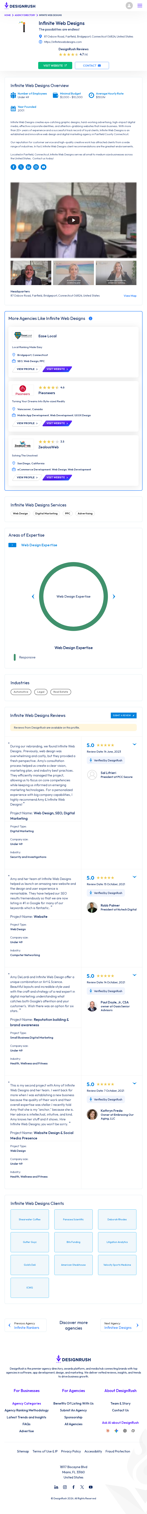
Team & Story (120, 1403)
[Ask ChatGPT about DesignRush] (125, 1431)
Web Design (20, 513)
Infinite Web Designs (62, 23)
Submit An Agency (73, 1410)
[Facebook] (73, 1487)
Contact (89, 65)
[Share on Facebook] (13, 167)
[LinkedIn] (56, 1487)
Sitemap (23, 1451)
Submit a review (122, 715)
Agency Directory (25, 15)
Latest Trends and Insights (26, 1417)
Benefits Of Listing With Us (73, 1403)
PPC (67, 513)
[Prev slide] (33, 596)
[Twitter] (82, 1487)
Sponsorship (73, 1417)
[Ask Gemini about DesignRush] (116, 1430)
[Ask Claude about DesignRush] (108, 1431)
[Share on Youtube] (43, 167)
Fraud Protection (118, 1451)
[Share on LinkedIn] (28, 167)
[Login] (129, 5)
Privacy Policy (71, 1451)
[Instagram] (65, 1487)
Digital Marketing (46, 513)
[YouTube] (91, 1487)
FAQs (26, 1424)
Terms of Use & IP (45, 1451)
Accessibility (93, 1451)
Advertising (85, 513)
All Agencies (73, 1424)
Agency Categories (26, 1403)
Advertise (26, 1431)
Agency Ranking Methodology (26, 1410)
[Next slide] (114, 596)
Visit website (53, 65)
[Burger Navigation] (140, 5)
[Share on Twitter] (21, 167)
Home (7, 15)
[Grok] (133, 1431)
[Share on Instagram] (36, 167)
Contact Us (120, 1410)
